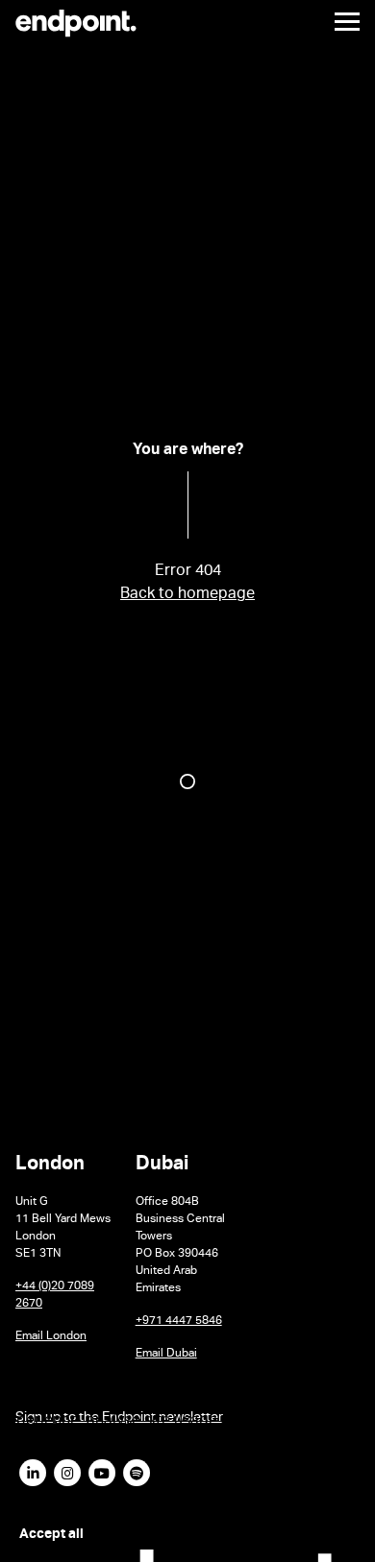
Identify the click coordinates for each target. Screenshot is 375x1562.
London (50, 1167)
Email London (51, 1337)
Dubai (162, 1167)
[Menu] (339, 21)
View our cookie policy (81, 1491)
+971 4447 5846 (179, 1322)
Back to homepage (187, 596)
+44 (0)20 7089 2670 (54, 1296)
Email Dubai (166, 1354)
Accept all (51, 1535)
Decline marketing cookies (216, 1534)
